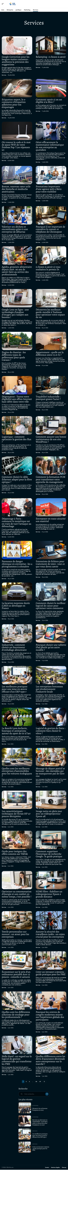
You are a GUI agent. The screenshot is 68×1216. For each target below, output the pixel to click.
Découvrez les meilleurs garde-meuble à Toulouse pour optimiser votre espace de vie (50, 313)
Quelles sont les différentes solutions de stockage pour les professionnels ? (16, 1014)
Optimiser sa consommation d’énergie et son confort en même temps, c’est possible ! (16, 894)
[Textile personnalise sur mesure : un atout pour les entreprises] (17, 920)
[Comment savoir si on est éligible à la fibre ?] (51, 88)
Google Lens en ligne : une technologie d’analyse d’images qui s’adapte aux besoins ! (15, 313)
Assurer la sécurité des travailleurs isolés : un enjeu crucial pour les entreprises (50, 934)
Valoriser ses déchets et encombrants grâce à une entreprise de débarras (15, 229)
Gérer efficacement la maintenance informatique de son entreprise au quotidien (50, 146)
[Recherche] (65, 4)
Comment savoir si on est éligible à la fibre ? (49, 101)
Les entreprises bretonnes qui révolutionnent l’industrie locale (49, 689)
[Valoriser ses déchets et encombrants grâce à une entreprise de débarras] (17, 215)
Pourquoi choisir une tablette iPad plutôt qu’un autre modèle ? (51, 647)
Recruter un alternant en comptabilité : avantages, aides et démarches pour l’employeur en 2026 (40, 1122)
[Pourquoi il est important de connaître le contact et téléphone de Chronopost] (51, 215)
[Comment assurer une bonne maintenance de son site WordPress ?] (51, 425)
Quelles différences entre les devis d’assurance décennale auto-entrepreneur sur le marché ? (50, 1060)
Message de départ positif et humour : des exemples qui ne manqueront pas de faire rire (50, 772)
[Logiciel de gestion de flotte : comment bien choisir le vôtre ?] (51, 717)
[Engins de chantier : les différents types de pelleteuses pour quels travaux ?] (17, 341)
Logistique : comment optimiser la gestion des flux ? (16, 439)
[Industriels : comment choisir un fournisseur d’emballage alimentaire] (17, 633)
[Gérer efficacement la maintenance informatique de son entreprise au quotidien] (51, 131)
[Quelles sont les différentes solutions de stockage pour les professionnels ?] (17, 1000)
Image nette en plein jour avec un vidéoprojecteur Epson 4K (49, 813)
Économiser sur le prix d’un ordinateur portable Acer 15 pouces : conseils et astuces (16, 974)
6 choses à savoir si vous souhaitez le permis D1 (48, 268)
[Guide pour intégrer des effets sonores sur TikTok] (17, 840)
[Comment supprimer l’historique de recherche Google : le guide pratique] (51, 840)
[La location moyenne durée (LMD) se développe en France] (17, 592)
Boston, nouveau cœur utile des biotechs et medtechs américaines (16, 189)
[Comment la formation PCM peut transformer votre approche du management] (51, 465)
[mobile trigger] (3, 4)
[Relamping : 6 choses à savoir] (51, 45)
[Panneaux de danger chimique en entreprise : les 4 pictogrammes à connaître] (17, 550)
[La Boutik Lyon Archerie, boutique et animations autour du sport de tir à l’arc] (17, 717)
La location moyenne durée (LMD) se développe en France (16, 605)
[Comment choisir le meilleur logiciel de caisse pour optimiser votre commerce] (51, 592)
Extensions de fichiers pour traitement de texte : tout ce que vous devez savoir (50, 564)
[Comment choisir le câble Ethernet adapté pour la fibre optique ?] (17, 465)
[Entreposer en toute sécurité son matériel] (51, 507)
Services (4, 75)
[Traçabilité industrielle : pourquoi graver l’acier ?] (51, 385)
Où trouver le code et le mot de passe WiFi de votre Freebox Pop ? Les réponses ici (16, 146)
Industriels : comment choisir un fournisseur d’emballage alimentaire (14, 647)
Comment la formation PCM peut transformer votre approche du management (50, 479)
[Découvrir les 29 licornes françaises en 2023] (25, 1107)
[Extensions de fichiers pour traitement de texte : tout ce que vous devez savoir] (51, 550)
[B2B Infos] (13, 4)
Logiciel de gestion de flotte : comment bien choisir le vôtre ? (50, 731)
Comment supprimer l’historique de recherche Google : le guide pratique (49, 854)
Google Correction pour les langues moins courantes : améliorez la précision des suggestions (15, 60)
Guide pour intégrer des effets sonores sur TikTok (15, 853)
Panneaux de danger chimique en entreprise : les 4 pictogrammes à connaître (17, 564)
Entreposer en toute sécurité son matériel (51, 520)
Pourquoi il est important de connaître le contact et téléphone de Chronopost (50, 229)
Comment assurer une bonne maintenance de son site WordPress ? (51, 439)
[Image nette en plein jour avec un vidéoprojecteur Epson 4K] (51, 800)
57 (40, 1081)
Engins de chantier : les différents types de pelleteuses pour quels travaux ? (14, 356)
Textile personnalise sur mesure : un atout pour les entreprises (15, 934)
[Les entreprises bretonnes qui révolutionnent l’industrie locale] (51, 675)
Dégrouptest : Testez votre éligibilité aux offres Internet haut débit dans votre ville (17, 399)
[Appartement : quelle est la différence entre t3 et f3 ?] (51, 341)
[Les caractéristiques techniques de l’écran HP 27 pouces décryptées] (17, 800)
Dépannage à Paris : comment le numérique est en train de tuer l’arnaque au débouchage (16, 522)
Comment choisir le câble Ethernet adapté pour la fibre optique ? (17, 479)
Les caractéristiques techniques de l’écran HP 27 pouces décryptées (16, 813)
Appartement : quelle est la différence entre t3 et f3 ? (49, 354)
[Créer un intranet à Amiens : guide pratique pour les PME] (51, 960)
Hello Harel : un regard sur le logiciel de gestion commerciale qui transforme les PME (17, 1060)
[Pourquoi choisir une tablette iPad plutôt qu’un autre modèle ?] (51, 633)
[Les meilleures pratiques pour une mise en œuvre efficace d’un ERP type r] (17, 675)
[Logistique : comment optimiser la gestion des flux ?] (17, 425)
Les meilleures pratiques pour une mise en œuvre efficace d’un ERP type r (14, 689)
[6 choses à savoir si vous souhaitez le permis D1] (51, 255)
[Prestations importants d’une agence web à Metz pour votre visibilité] (51, 175)
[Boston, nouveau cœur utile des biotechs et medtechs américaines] (17, 175)
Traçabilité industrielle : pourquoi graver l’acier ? (48, 398)
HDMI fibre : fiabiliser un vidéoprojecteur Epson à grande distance (49, 894)
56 (36, 1081)
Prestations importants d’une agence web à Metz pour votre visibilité (48, 189)
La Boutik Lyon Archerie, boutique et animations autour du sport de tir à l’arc (16, 731)
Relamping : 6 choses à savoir (51, 57)
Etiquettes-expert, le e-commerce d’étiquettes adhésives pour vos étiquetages (14, 103)
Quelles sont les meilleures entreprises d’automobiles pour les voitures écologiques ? (17, 772)
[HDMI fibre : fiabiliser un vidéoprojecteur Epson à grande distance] (51, 880)
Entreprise (35, 1105)
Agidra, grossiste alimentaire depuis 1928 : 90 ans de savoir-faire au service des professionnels (17, 270)
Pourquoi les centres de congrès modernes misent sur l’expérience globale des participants (50, 1015)
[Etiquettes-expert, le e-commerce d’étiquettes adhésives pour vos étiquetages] (17, 88)
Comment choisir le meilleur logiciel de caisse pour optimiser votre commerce (50, 605)
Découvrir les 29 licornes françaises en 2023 (39, 1109)
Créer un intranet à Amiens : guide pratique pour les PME (51, 973)
